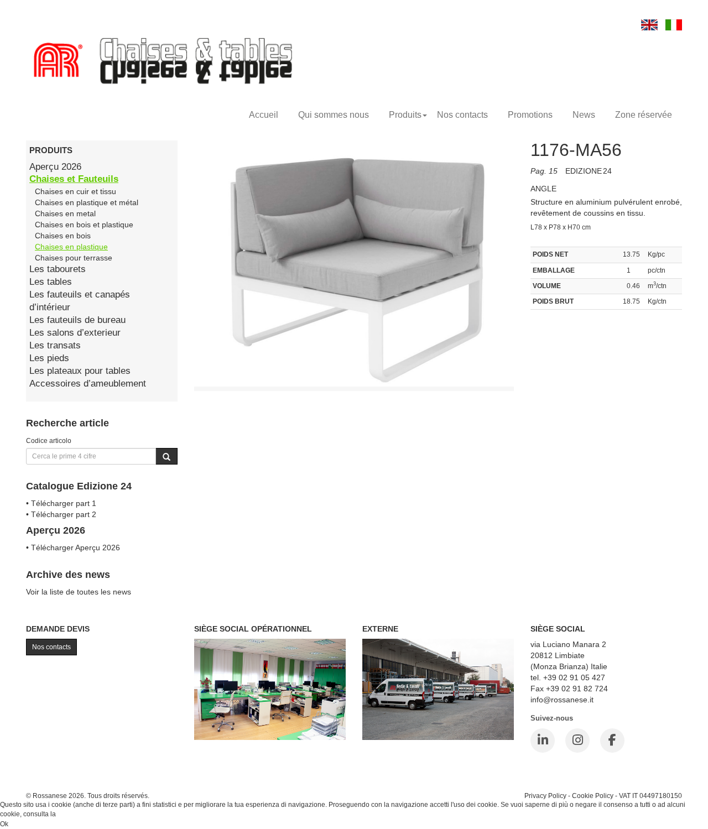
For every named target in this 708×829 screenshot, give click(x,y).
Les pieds (49, 358)
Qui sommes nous (333, 114)
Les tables (50, 282)
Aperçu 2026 (55, 166)
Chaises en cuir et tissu (75, 191)
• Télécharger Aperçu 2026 (73, 547)
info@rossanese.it (562, 699)
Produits (405, 114)
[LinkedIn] (542, 740)
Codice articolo (48, 440)
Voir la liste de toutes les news (78, 591)
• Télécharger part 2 (61, 514)
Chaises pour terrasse (73, 257)
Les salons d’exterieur (75, 332)
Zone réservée (643, 114)
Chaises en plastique (71, 246)
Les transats (55, 345)
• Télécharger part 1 (61, 503)
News (583, 114)
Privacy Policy (545, 795)
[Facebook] (612, 740)
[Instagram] (577, 740)
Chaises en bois (63, 235)
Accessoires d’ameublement (87, 383)
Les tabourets (57, 269)
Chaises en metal (65, 213)
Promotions (530, 114)
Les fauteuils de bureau (77, 320)
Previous (169, 271)
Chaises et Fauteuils (73, 179)
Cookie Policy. (79, 814)
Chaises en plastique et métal (86, 202)
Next (539, 271)
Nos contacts (462, 114)
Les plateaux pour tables (80, 371)
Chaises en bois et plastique (84, 224)
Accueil (263, 114)
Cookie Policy (592, 795)
